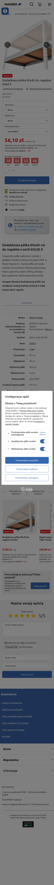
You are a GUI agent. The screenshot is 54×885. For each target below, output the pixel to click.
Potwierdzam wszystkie (27, 460)
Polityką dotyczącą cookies (32, 411)
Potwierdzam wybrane (27, 469)
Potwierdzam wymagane (27, 477)
